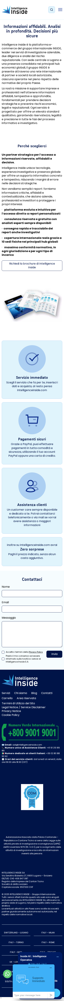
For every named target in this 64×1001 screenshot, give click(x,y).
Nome (6, 587)
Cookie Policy (10, 715)
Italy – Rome (48, 942)
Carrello (7, 698)
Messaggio (9, 618)
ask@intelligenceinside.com (27, 744)
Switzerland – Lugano (16, 932)
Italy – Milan (48, 932)
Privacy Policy (36, 651)
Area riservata (26, 698)
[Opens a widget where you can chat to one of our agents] (33, 981)
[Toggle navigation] (60, 9)
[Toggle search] (51, 9)
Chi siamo (20, 693)
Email (5, 602)
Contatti (46, 693)
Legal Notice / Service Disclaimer (24, 707)
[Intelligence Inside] (14, 9)
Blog (34, 693)
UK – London (16, 961)
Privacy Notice (11, 711)
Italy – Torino (16, 942)
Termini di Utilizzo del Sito (18, 703)
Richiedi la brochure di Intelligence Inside (32, 265)
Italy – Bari (16, 952)
